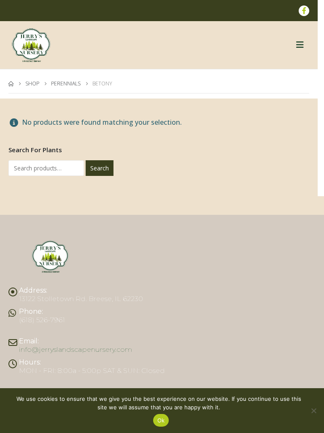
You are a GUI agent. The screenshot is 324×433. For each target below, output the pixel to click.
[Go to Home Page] (11, 83)
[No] (313, 410)
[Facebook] (304, 10)
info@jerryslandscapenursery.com (75, 349)
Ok (161, 420)
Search (99, 168)
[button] (302, 45)
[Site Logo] (31, 45)
